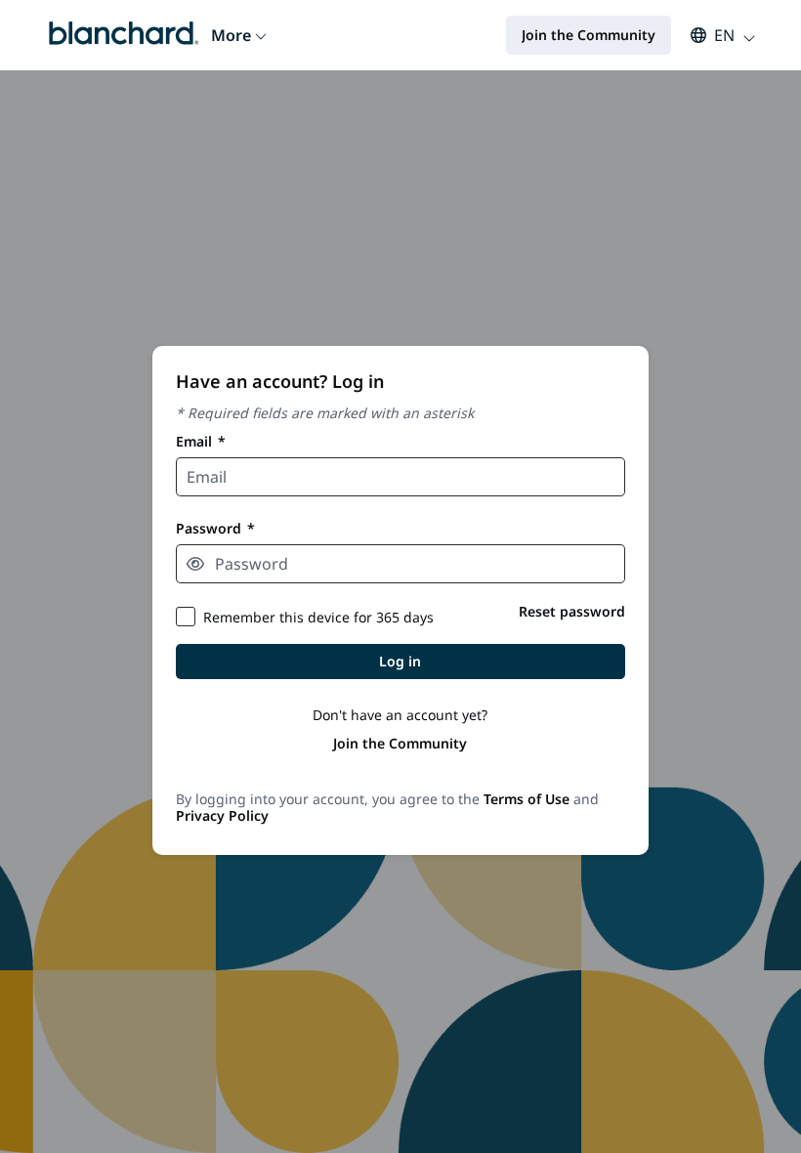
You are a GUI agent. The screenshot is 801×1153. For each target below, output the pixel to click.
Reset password (572, 611)
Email (201, 441)
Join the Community (400, 743)
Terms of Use (526, 799)
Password (215, 528)
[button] (713, 35)
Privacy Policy (222, 815)
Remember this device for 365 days (318, 617)
